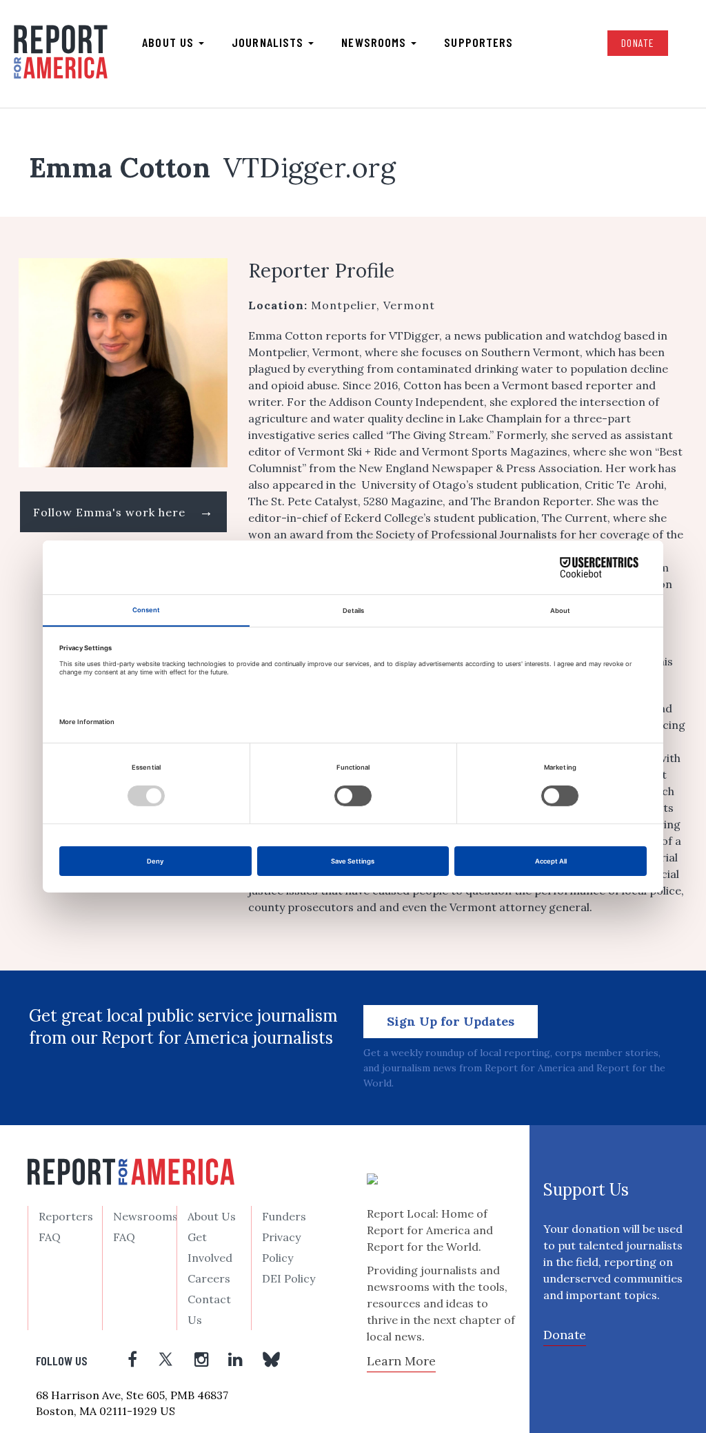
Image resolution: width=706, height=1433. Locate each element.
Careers (209, 1278)
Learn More (401, 1361)
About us (169, 42)
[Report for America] (61, 52)
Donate (637, 42)
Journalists (269, 42)
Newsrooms (375, 42)
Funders (284, 1216)
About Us (212, 1216)
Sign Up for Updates (450, 1021)
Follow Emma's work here (123, 511)
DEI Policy (288, 1278)
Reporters (66, 1216)
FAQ (50, 1237)
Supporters (478, 42)
